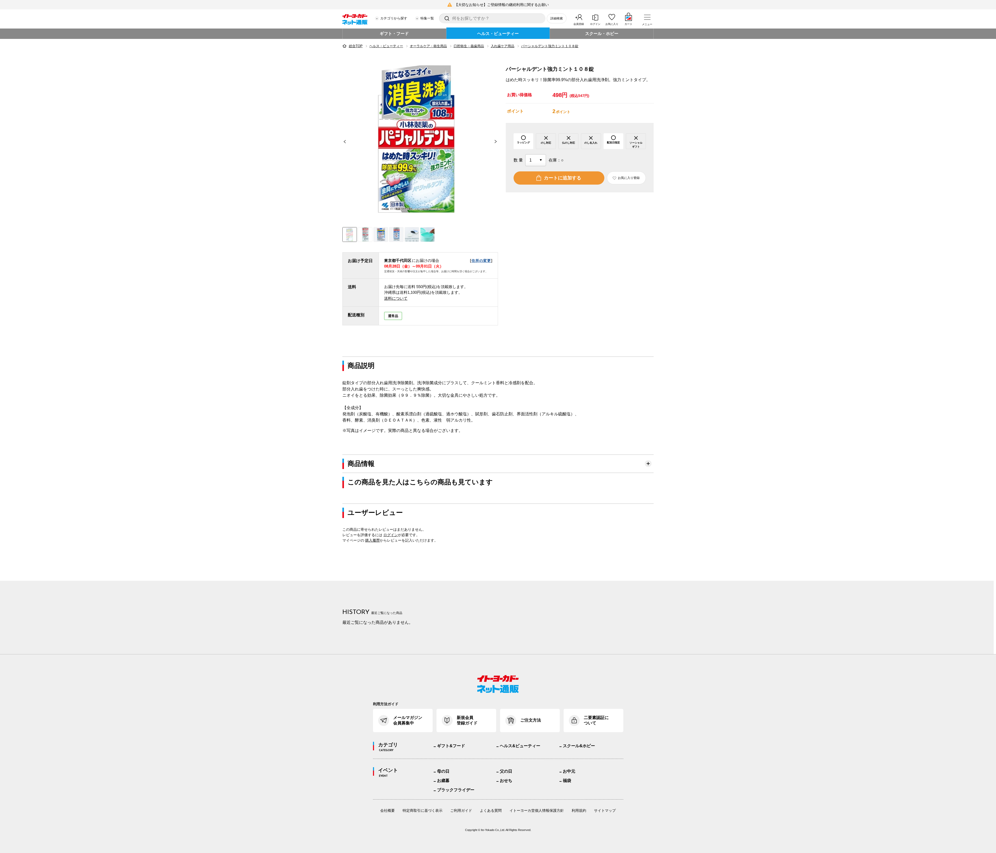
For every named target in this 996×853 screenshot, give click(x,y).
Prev (342, 141)
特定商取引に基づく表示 (422, 810)
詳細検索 (556, 18)
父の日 (506, 771)
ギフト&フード (451, 746)
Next (498, 141)
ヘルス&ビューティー (520, 746)
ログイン (595, 24)
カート (628, 24)
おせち (506, 780)
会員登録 (578, 24)
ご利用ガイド (461, 810)
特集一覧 (427, 18)
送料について (395, 298)
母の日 (443, 771)
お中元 (569, 771)
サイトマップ (605, 810)
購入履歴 (372, 540)
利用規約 (579, 810)
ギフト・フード (394, 33)
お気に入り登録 (629, 178)
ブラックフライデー (455, 790)
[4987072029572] (365, 234)
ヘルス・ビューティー (498, 33)
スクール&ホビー (579, 746)
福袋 (567, 780)
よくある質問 (491, 810)
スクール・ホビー (601, 33)
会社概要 (387, 810)
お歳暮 (443, 780)
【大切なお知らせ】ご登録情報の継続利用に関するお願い (501, 5)
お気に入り (611, 24)
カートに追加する (562, 177)
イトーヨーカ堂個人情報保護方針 (536, 810)
